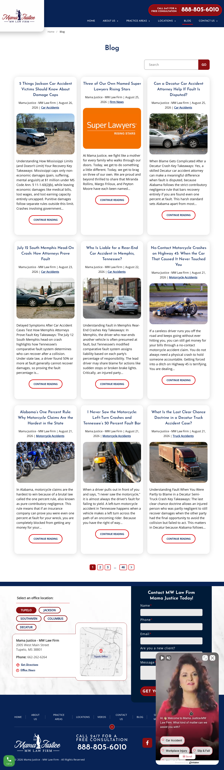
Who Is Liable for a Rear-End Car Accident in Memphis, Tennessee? (112, 253)
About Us (109, 21)
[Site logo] (18, 16)
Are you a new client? (157, 648)
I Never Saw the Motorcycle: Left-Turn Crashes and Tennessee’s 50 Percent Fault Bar (112, 417)
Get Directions (29, 665)
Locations (165, 21)
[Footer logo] (37, 742)
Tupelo (26, 610)
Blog (187, 21)
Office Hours (27, 670)
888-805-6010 (102, 747)
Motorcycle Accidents (183, 277)
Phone (146, 620)
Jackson (50, 610)
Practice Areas (136, 21)
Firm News (117, 102)
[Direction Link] (101, 651)
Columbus (55, 619)
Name (146, 605)
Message (148, 662)
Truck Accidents (183, 436)
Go (204, 64)
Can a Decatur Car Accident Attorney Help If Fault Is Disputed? (178, 89)
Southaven (28, 619)
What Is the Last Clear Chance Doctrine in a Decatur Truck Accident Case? (178, 417)
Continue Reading (46, 219)
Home (91, 21)
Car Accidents (50, 107)
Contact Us (207, 21)
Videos (101, 717)
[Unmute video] (162, 658)
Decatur (26, 627)
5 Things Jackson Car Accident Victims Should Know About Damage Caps (45, 89)
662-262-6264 (31, 657)
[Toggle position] (205, 658)
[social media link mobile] (147, 743)
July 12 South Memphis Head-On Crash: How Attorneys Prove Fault (45, 253)
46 (123, 567)
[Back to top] (112, 726)
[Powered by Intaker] (194, 763)
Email (145, 634)
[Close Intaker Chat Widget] (212, 658)
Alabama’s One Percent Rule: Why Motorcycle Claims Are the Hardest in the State (45, 417)
